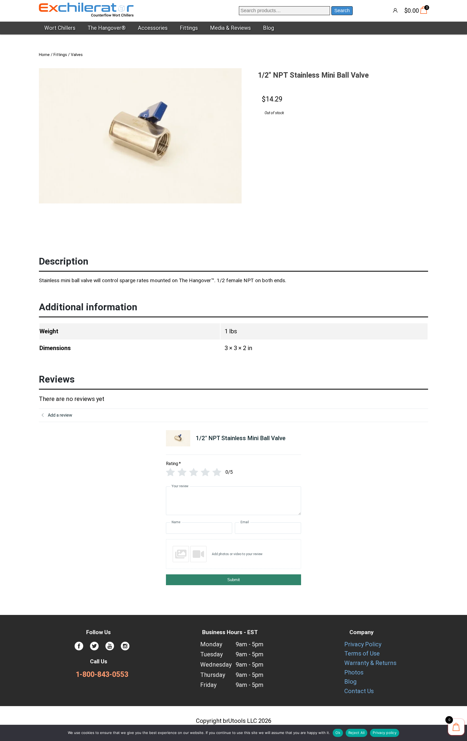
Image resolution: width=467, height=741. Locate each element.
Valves (77, 54)
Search (342, 10)
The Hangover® (107, 28)
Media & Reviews (230, 28)
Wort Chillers (59, 28)
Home (44, 54)
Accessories (153, 28)
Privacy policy (384, 732)
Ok (337, 732)
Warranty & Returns (370, 663)
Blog (268, 28)
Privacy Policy (362, 644)
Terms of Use (362, 653)
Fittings (189, 28)
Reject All (356, 732)
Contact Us (359, 691)
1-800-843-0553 (102, 674)
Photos (353, 672)
